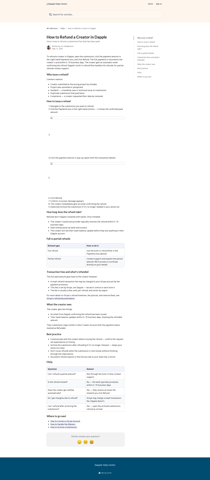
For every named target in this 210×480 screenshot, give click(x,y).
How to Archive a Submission (63, 427)
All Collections (52, 28)
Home (150, 4)
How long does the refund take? (147, 47)
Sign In (159, 4)
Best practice (142, 68)
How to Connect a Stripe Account (65, 421)
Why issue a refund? (145, 38)
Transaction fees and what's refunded (148, 58)
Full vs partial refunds (145, 53)
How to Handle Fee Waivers (62, 424)
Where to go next (144, 77)
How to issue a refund (146, 42)
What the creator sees (146, 64)
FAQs (63, 28)
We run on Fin (106, 473)
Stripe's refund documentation (61, 298)
